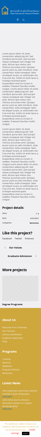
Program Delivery (10, 369)
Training (6, 359)
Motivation (34, 223)
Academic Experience (12, 338)
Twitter (18, 238)
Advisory (6, 362)
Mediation (7, 366)
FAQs (4, 341)
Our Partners (8, 331)
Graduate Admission (20, 256)
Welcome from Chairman (14, 327)
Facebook (7, 238)
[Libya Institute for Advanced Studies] (20, 10)
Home (7, 38)
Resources (7, 373)
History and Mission (12, 334)
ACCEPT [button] (25, 433)
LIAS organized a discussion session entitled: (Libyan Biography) (19, 392)
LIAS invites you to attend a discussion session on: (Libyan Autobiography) (17, 403)
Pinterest (29, 238)
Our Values (15, 247)
